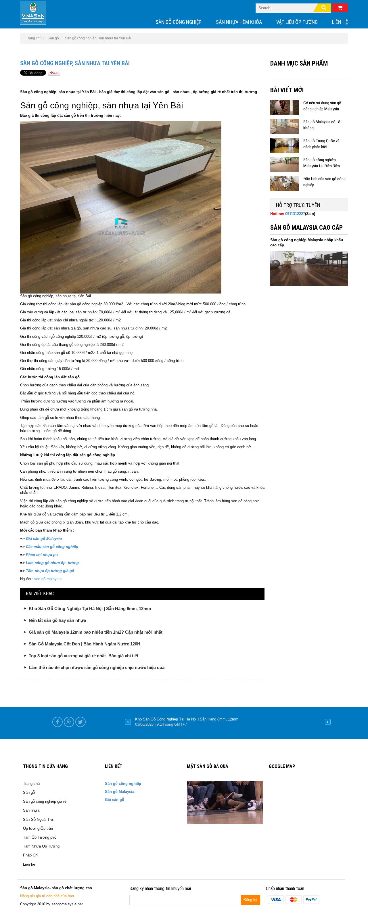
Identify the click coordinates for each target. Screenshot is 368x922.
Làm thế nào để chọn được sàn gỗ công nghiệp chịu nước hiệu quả (96, 667)
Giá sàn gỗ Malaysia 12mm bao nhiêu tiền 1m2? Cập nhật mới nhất (95, 632)
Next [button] (328, 722)
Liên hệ (340, 22)
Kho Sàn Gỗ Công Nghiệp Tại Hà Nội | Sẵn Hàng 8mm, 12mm (90, 608)
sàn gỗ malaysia (47, 579)
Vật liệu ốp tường (297, 22)
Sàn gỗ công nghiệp (179, 22)
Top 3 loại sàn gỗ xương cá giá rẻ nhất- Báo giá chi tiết (83, 655)
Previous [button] (128, 722)
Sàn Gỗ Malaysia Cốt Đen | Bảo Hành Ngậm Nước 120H (84, 643)
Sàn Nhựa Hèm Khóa (239, 22)
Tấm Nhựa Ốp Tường (41, 846)
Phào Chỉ (30, 855)
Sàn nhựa (31, 810)
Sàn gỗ (29, 792)
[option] (227, 722)
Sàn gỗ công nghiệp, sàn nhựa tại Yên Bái (75, 63)
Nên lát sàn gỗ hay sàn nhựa (57, 620)
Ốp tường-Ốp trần (38, 828)
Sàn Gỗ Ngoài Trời (38, 819)
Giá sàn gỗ (114, 800)
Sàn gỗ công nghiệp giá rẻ (44, 801)
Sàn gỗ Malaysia (119, 791)
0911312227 (295, 214)
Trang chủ (31, 783)
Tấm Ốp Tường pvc (39, 837)
